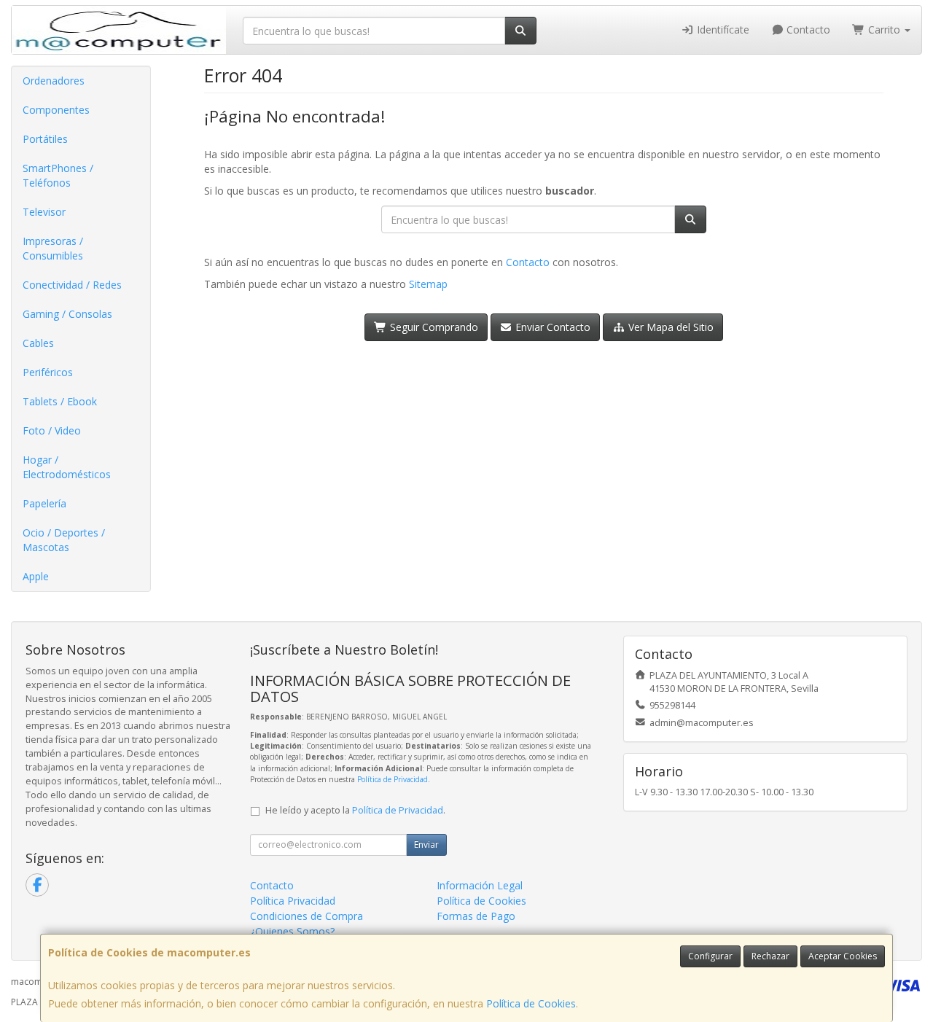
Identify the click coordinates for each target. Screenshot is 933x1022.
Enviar (426, 844)
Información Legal (480, 885)
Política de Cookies (531, 1003)
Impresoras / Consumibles (53, 248)
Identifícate (721, 29)
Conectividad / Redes (72, 285)
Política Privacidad (292, 901)
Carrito (884, 29)
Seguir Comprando (432, 327)
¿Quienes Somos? (292, 931)
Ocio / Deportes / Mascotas (64, 540)
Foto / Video (52, 430)
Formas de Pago (476, 916)
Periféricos (48, 372)
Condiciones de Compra (306, 916)
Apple (36, 576)
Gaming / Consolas (67, 314)
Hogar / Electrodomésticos (67, 467)
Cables (38, 343)
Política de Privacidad (392, 779)
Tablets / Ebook (60, 401)
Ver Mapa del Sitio (669, 327)
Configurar (710, 956)
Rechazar (770, 956)
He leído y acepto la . (355, 810)
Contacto (807, 29)
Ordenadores (54, 80)
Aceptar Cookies (842, 956)
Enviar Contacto (551, 327)
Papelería (44, 503)
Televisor (44, 212)
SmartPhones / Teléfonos (58, 175)
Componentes (56, 110)
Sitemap (428, 284)
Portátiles (45, 139)
